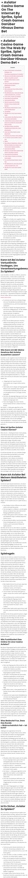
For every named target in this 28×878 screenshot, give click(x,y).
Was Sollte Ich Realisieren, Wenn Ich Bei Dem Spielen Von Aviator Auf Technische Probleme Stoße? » (14, 145)
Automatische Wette (10, 100)
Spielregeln (7, 87)
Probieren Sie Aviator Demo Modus (14, 135)
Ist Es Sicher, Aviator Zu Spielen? (13, 96)
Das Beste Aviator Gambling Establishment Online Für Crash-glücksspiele (13, 128)
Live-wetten (7, 111)
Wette (6, 141)
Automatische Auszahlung (11, 98)
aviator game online (6, 297)
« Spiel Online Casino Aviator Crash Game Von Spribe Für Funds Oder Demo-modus (13, 122)
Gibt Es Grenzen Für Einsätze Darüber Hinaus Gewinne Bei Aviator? (12, 104)
